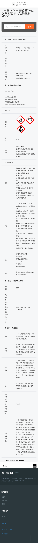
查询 (29, 27)
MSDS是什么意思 (7, 529)
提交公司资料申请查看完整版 (15, 460)
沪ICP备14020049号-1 (18, 481)
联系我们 (5, 501)
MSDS (3, 516)
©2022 (17, 472)
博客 (3, 504)
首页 (3, 497)
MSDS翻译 (5, 534)
